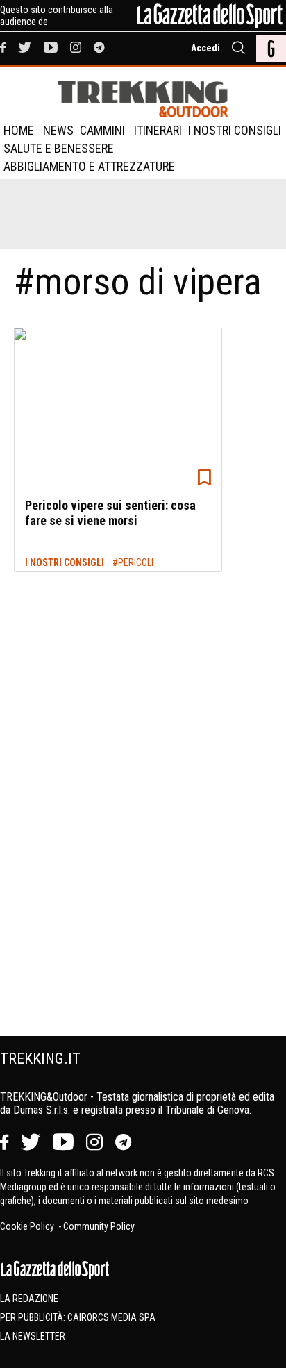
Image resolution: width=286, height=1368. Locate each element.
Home (18, 130)
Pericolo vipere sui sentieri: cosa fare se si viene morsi (110, 513)
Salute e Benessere (58, 148)
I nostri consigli (234, 130)
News (58, 130)
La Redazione (29, 1298)
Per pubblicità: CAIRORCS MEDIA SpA (77, 1317)
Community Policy (99, 1226)
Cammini (102, 130)
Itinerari (158, 130)
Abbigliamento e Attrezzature (89, 166)
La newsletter (32, 1336)
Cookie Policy (28, 1226)
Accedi (205, 47)
